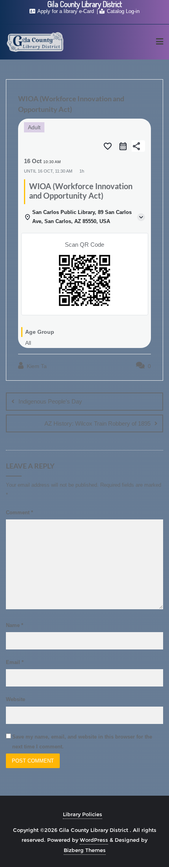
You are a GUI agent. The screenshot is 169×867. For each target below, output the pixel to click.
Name (14, 625)
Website (15, 699)
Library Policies (82, 814)
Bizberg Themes (85, 850)
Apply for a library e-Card (66, 11)
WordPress (94, 840)
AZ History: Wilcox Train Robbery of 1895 (97, 423)
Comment (19, 512)
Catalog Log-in (122, 11)
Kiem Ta (36, 366)
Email (15, 662)
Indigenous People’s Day (50, 401)
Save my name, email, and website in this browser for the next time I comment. (82, 742)
